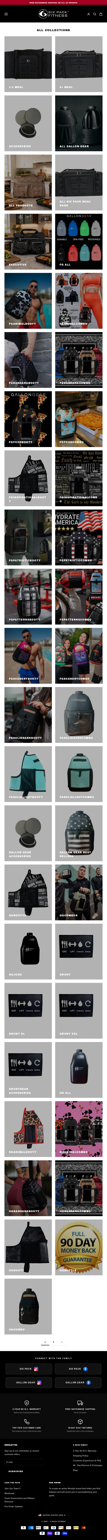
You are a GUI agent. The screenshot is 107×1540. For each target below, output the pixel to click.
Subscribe (15, 1471)
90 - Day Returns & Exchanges (88, 1465)
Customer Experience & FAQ (87, 1460)
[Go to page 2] (62, 1342)
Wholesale (9, 1493)
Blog (75, 1470)
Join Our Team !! (12, 1488)
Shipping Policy (80, 1455)
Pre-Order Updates (13, 1506)
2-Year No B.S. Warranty (84, 1451)
